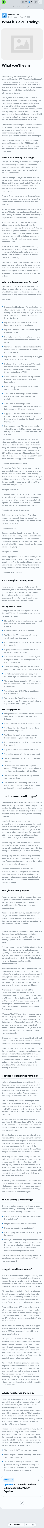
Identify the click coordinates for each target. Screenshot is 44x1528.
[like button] (27, 1525)
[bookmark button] (33, 1525)
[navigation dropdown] (5, 2)
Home (4, 7)
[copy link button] (22, 1503)
